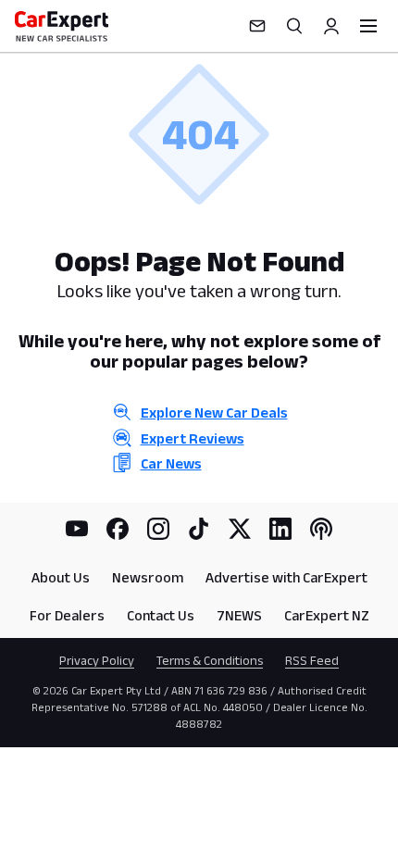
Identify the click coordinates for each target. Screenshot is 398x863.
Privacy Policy (96, 660)
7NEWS (239, 615)
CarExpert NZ (326, 615)
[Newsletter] (257, 25)
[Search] (294, 25)
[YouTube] (77, 529)
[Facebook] (117, 529)
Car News (171, 463)
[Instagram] (158, 529)
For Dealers (67, 615)
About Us (60, 577)
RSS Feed (312, 660)
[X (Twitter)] (240, 529)
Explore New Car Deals (214, 412)
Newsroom (147, 577)
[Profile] (331, 25)
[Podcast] (321, 529)
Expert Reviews (192, 438)
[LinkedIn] (280, 529)
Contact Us (160, 615)
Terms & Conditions (209, 660)
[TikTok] (199, 529)
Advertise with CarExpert (286, 577)
